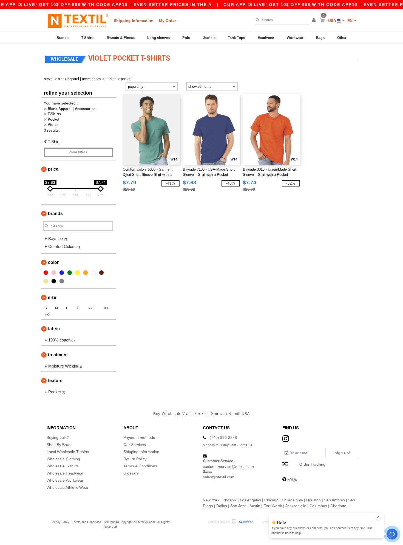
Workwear (295, 38)
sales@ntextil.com (218, 477)
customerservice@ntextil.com (228, 466)
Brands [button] (55, 213)
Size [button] (52, 297)
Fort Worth (272, 506)
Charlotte (338, 506)
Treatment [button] (58, 354)
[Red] (45, 272)
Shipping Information (134, 20)
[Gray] (61, 281)
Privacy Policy (59, 522)
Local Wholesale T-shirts (68, 452)
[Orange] (85, 272)
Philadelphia (292, 500)
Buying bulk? (58, 437)
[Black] (53, 281)
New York (211, 500)
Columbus (318, 506)
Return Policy (134, 459)
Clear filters (78, 152)
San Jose (238, 506)
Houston (313, 500)
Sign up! (342, 453)
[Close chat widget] (378, 517)
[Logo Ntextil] (78, 20)
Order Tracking (312, 464)
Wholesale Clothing (63, 459)
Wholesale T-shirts (63, 466)
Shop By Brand (60, 444)
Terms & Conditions (140, 466)
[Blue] (61, 272)
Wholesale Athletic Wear (68, 487)
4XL (48, 315)
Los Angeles (250, 500)
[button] (314, 20)
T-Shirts (87, 38)
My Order (167, 20)
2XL (92, 308)
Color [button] (53, 262)
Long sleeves (158, 38)
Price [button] (53, 169)
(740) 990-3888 (223, 437)
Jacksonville (295, 506)
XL (78, 308)
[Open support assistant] (392, 534)
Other (342, 38)
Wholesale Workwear (65, 480)
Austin (254, 506)
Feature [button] (55, 380)
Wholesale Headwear (65, 473)
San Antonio (334, 500)
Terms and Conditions (86, 522)
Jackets (209, 38)
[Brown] (101, 272)
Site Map (109, 522)
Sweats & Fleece (121, 38)
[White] (93, 272)
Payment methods (139, 437)
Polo (186, 38)
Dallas (221, 506)
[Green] (69, 272)
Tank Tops (236, 38)
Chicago (271, 500)
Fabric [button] (54, 328)
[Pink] (53, 272)
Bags (320, 38)
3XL (106, 308)
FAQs (292, 479)
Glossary (131, 473)
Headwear (266, 38)
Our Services (134, 444)
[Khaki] (45, 281)
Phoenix (230, 500)
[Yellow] (77, 272)
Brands (62, 38)
